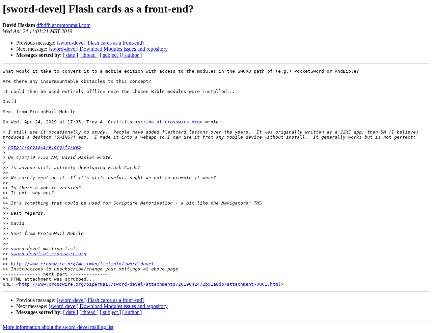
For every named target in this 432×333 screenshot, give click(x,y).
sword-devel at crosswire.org (48, 253)
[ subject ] (110, 55)
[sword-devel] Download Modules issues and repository (108, 49)
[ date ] (70, 55)
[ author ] (132, 55)
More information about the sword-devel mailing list (58, 327)
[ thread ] (89, 55)
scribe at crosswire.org (169, 121)
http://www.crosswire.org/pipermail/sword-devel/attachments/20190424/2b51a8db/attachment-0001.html (150, 284)
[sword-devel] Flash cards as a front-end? (100, 43)
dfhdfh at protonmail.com (63, 25)
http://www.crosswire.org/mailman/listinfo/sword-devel (82, 263)
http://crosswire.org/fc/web (44, 147)
